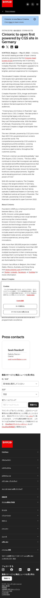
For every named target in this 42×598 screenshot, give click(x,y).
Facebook (22, 272)
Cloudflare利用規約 (8, 427)
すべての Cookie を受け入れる (20, 312)
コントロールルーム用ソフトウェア (12, 489)
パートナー (5, 528)
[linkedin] (11, 47)
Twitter (7, 272)
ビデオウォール (6, 476)
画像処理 (4, 497)
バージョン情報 (6, 550)
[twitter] (7, 47)
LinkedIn (14, 272)
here (10, 22)
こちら (30, 416)
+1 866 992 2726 (9, 558)
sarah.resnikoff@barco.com (17, 359)
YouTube (32, 272)
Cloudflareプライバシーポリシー (16, 424)
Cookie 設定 (20, 301)
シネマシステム (6, 468)
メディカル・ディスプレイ (9, 481)
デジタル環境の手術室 (8, 502)
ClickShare (5, 452)
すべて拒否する (20, 306)
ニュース (4, 536)
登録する (33, 405)
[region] (20, 299)
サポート (4, 521)
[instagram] (3, 569)
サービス (4, 510)
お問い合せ (5, 542)
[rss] (28, 569)
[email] (16, 47)
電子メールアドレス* (9, 400)
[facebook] (3, 47)
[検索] (32, 4)
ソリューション (6, 515)
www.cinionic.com (13, 270)
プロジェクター (6, 460)
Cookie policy (30, 295)
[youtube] (37, 569)
